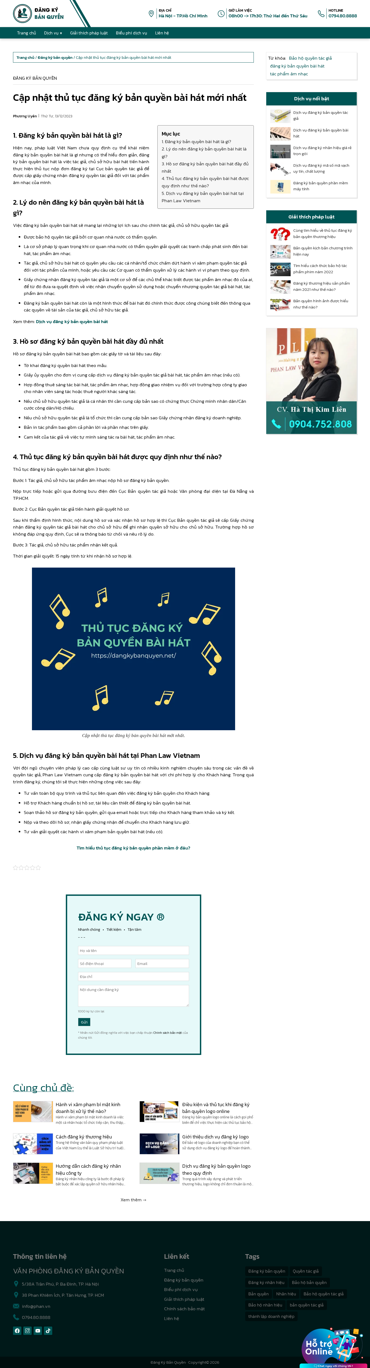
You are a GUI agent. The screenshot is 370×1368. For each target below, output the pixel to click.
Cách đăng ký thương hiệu (84, 1136)
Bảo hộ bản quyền (309, 1282)
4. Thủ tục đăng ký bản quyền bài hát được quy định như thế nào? (205, 182)
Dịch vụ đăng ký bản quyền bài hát (72, 321)
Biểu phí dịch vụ (181, 1289)
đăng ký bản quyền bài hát (297, 65)
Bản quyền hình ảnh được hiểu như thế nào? (320, 304)
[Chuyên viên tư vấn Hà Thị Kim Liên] (311, 381)
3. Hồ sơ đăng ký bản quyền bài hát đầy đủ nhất (205, 167)
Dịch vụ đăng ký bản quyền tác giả (320, 116)
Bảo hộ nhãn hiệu (265, 1305)
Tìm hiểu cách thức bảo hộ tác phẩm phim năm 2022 (320, 269)
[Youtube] (38, 1331)
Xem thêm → (133, 1199)
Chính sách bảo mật (167, 1032)
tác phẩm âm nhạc (289, 73)
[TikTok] (48, 1331)
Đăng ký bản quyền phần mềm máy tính (320, 186)
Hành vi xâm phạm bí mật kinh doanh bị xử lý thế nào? (88, 1108)
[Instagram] (27, 1331)
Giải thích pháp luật (184, 1299)
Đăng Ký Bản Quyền (168, 1362)
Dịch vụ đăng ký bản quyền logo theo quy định (216, 1169)
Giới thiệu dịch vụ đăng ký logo (215, 1136)
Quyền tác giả (306, 1271)
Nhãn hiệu (286, 1293)
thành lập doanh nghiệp (271, 1316)
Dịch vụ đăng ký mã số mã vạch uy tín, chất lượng (321, 168)
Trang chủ (174, 1270)
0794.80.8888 (343, 15)
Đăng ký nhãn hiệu (266, 1282)
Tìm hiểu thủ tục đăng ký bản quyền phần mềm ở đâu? (133, 847)
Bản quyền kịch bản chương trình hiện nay (323, 251)
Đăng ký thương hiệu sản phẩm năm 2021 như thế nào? (321, 286)
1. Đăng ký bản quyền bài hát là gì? (196, 141)
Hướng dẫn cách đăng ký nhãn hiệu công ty (88, 1169)
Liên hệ (171, 1318)
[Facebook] (17, 1331)
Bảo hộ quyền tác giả (310, 58)
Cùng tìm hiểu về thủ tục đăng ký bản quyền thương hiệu (322, 233)
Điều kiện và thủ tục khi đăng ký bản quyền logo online (216, 1108)
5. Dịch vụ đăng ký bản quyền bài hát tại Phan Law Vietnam (203, 197)
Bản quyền (258, 1293)
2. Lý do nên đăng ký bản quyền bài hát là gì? (204, 152)
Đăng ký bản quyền (35, 78)
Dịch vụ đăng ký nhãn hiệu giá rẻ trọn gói (322, 151)
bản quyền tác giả (307, 1305)
